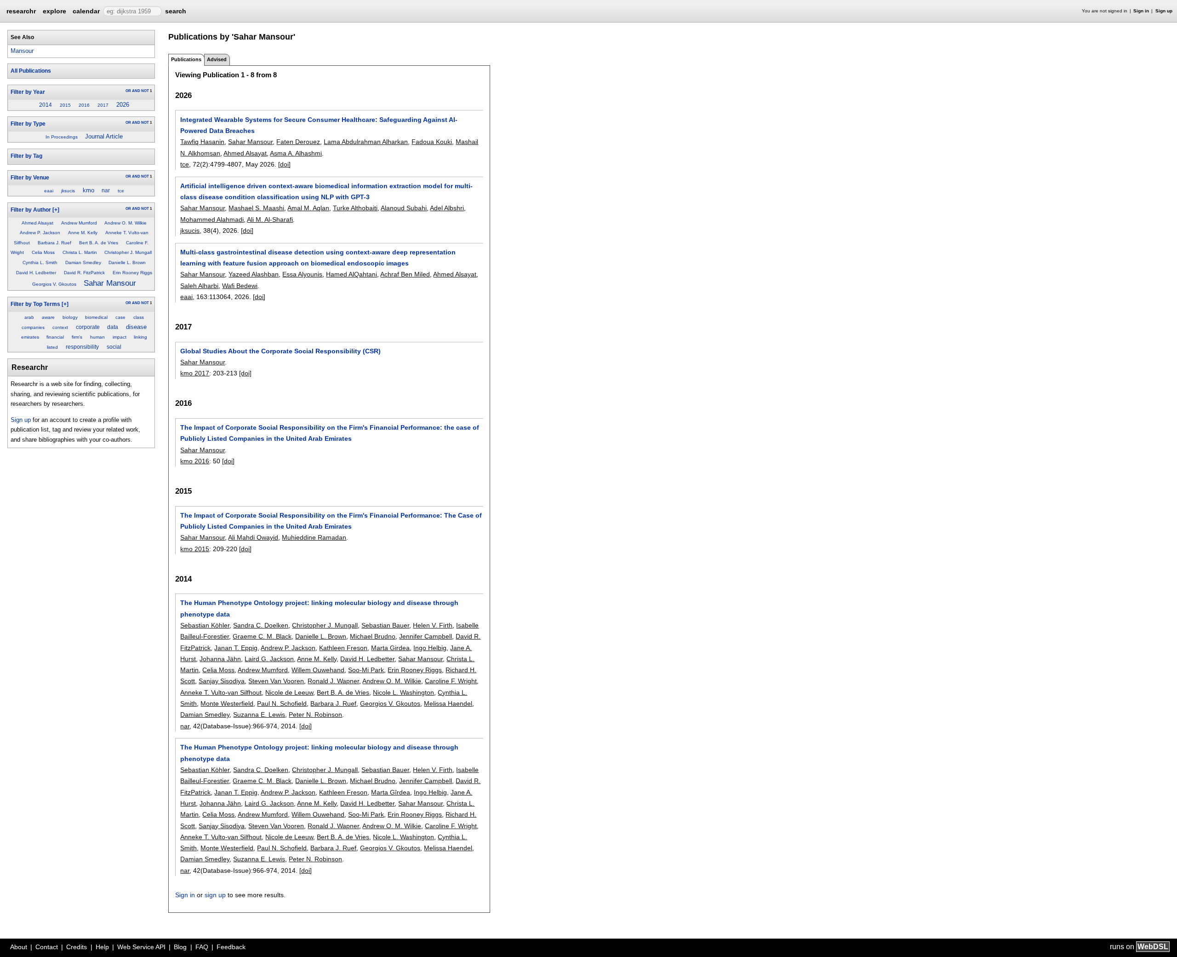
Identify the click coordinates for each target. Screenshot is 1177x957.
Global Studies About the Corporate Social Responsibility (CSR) (280, 351)
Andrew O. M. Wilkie (125, 222)
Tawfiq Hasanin (202, 141)
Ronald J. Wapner (333, 681)
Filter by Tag (26, 156)
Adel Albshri (447, 208)
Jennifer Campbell (425, 636)
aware (48, 317)
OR (128, 91)
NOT (145, 91)
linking (140, 337)
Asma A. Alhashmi (296, 153)
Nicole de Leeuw (289, 692)
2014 (45, 105)
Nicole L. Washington (403, 692)
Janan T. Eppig (235, 647)
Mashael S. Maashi (256, 208)
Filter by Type (28, 124)
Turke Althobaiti (355, 208)
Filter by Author (31, 210)
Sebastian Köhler (204, 625)
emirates (30, 337)
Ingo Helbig (429, 647)
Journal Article (104, 136)
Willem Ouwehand (317, 670)
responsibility (82, 347)
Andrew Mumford (79, 222)
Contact (46, 947)
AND (136, 91)
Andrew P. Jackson (40, 232)
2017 (103, 105)
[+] (55, 210)
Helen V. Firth (432, 625)
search (175, 11)
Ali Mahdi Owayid (253, 537)
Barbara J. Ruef (54, 242)
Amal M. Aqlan (308, 208)
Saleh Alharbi (199, 285)
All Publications (31, 71)
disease (136, 326)
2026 (122, 104)
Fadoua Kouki (431, 141)
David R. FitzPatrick (84, 272)
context (60, 327)
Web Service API (141, 947)
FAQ (201, 947)
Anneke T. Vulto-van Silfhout (221, 692)
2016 (84, 105)
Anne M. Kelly (82, 232)
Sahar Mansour (110, 283)
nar (106, 190)
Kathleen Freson (343, 647)
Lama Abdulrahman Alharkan (366, 141)
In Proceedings (62, 136)
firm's (77, 337)
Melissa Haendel (448, 703)
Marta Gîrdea (390, 792)
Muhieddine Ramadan (314, 537)
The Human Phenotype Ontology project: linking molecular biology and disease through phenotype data (319, 608)
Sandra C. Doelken (260, 625)
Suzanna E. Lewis (259, 714)
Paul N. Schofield (282, 703)
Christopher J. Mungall (128, 252)
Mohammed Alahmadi (212, 219)
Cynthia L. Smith (40, 262)
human (97, 337)
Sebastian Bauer (385, 625)
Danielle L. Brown (127, 262)
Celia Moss (43, 252)
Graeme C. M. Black (262, 636)
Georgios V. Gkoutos (54, 284)
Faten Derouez (298, 141)
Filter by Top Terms (35, 304)
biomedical (96, 317)
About (18, 947)
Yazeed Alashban (254, 274)
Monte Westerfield (226, 703)
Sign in (1141, 10)
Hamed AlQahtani (351, 274)
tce (121, 190)
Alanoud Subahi (404, 208)
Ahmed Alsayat (37, 222)
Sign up (1163, 10)
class (138, 317)
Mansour (22, 50)
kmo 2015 (194, 549)
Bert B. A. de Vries (98, 242)
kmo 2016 (194, 461)
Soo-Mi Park (366, 670)
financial (55, 337)
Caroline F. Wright (451, 681)
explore (54, 11)
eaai (48, 190)
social (114, 347)
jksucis (68, 190)
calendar (86, 11)
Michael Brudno (372, 636)
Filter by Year (28, 92)
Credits (76, 947)
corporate (88, 327)
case (120, 317)
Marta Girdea (390, 647)
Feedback (231, 947)
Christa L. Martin (80, 252)
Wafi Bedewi (239, 285)
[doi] (284, 164)
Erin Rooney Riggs (132, 272)
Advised (217, 59)
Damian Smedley (83, 262)
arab (29, 317)
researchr (21, 10)
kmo (88, 190)
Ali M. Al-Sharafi (270, 219)
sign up (215, 895)
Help (102, 947)
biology (70, 317)
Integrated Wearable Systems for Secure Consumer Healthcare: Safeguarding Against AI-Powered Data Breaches (318, 125)
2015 (65, 105)
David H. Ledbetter (36, 272)
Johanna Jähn (220, 659)
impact (119, 337)
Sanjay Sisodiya (222, 681)
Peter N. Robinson (315, 714)
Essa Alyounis (302, 274)
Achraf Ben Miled (405, 274)
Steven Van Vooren (276, 681)
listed (52, 347)
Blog (180, 947)
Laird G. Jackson (269, 659)
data (112, 327)
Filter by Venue (30, 177)
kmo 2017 (194, 373)
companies (33, 327)
